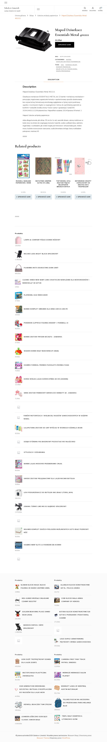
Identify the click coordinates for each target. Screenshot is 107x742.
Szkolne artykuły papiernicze (68, 61)
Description (53, 80)
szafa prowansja (63, 71)
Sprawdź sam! (64, 45)
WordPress (66, 738)
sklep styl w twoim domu (66, 69)
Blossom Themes (43, 738)
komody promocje (63, 67)
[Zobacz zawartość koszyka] (100, 8)
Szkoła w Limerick (11, 8)
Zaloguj (92, 10)
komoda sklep (71, 65)
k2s (62, 65)
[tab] (53, 79)
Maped (68, 59)
